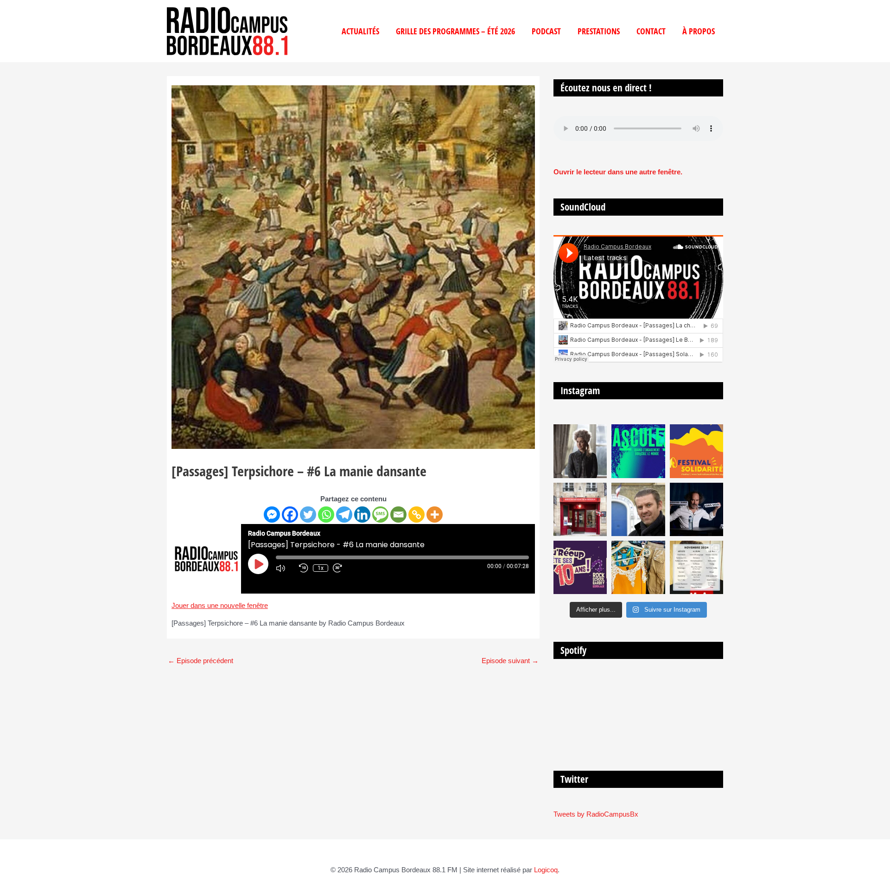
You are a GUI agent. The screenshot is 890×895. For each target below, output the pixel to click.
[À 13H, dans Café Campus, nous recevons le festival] (638, 451)
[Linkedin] (362, 514)
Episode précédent (200, 661)
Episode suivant (510, 661)
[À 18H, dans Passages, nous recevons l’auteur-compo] (696, 509)
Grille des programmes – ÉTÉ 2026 (455, 31)
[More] (434, 514)
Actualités (360, 31)
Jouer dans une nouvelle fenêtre (220, 605)
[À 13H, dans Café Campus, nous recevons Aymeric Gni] (580, 509)
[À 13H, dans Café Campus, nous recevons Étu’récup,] (580, 567)
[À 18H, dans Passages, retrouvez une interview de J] (580, 451)
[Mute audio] (285, 568)
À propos (698, 31)
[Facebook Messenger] (272, 514)
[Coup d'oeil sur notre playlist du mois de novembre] (696, 567)
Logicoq (546, 870)
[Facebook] (290, 514)
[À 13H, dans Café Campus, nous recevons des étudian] (638, 567)
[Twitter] (308, 514)
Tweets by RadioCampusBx (595, 814)
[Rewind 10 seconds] (303, 568)
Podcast (546, 31)
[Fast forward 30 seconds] (342, 568)
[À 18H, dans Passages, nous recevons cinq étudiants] (696, 451)
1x (321, 568)
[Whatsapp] (326, 514)
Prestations (599, 31)
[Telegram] (344, 514)
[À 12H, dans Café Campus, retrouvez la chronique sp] (638, 509)
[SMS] (380, 514)
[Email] (398, 514)
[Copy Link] (416, 514)
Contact (651, 31)
